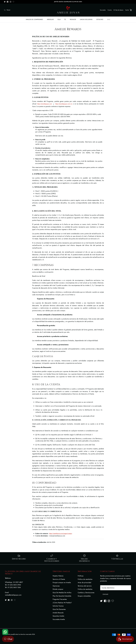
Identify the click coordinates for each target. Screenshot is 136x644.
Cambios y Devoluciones (86, 592)
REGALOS (73, 19)
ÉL (65, 19)
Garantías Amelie (58, 616)
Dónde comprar (58, 589)
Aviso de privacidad (84, 582)
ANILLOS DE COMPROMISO (34, 19)
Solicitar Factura (58, 606)
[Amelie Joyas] (68, 10)
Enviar (105, 594)
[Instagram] (10, 1)
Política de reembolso (85, 579)
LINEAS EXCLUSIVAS (86, 19)
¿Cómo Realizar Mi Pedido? (62, 602)
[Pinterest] (13, 1)
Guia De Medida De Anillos (62, 592)
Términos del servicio (85, 586)
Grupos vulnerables (84, 596)
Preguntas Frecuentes (60, 599)
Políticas (80, 576)
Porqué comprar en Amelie (62, 582)
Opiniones (56, 586)
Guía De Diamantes (59, 609)
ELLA (59, 19)
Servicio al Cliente (59, 579)
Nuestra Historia (58, 576)
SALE (108, 19)
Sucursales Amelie (59, 619)
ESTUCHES (99, 19)
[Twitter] (4, 1)
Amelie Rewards (58, 613)
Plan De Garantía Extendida (62, 596)
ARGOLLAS (50, 19)
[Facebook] (7, 1)
